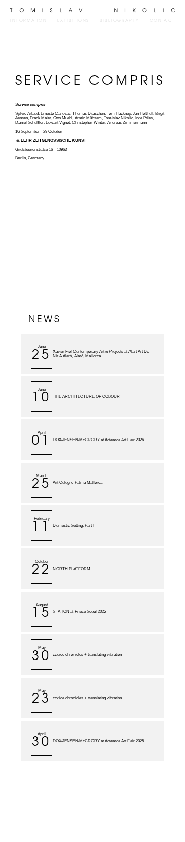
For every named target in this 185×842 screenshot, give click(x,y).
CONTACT (162, 21)
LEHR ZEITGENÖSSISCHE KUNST (53, 140)
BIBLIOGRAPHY (119, 21)
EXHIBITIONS (73, 21)
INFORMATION (28, 21)
